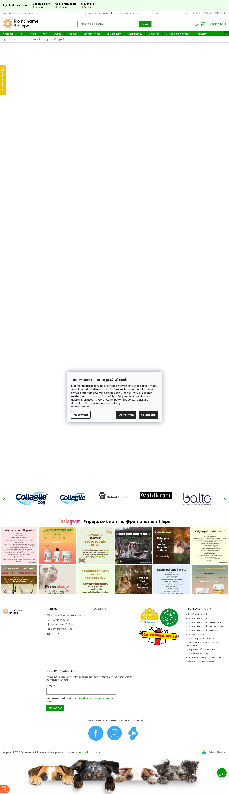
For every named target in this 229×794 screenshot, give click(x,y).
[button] (225, 499)
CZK (206, 13)
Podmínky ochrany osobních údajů (205, 657)
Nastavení (81, 414)
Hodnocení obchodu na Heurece (204, 622)
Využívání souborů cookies (200, 661)
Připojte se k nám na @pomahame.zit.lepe (126, 521)
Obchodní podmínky (197, 653)
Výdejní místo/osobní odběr (201, 649)
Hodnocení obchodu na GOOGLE (204, 630)
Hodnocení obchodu (126, 13)
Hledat (145, 23)
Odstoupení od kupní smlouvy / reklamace (203, 644)
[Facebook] (96, 733)
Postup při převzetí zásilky (200, 638)
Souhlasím (148, 414)
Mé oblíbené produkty (96, 13)
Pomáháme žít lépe (62, 624)
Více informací (80, 406)
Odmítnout (126, 414)
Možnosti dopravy (195, 634)
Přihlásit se (55, 708)
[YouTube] (133, 733)
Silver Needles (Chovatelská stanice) (123, 720)
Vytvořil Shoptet (217, 752)
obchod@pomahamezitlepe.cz (68, 615)
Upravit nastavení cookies (89, 752)
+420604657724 (60, 619)
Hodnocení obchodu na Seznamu (204, 626)
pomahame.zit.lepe (62, 628)
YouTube (56, 633)
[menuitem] (8, 33)
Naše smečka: (93, 720)
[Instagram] (114, 733)
